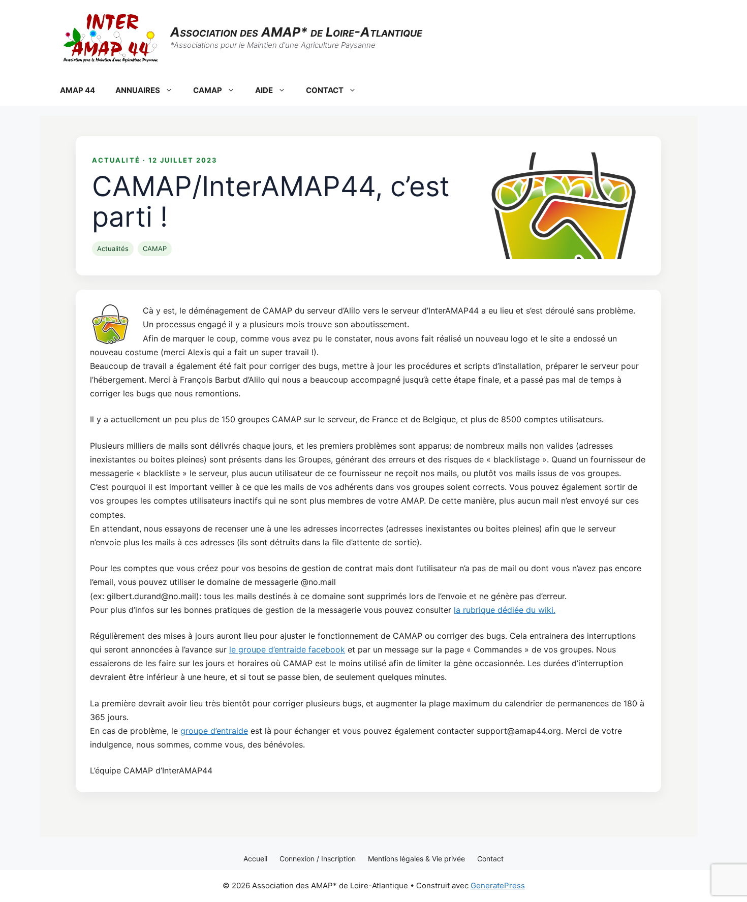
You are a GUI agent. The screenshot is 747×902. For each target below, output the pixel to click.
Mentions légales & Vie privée (416, 858)
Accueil (255, 858)
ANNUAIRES (137, 90)
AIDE (264, 90)
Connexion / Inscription (317, 858)
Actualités (113, 248)
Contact (490, 858)
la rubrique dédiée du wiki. (504, 610)
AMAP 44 (77, 90)
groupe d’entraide (214, 731)
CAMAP (207, 90)
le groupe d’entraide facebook (287, 649)
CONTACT (325, 90)
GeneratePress (498, 885)
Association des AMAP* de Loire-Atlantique (296, 32)
